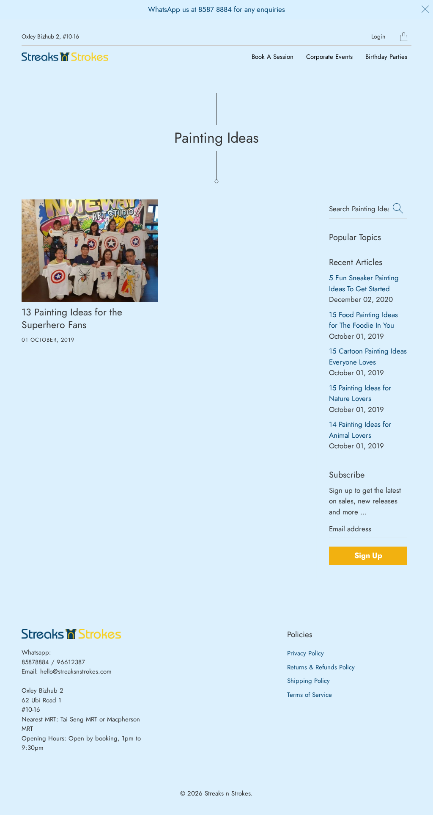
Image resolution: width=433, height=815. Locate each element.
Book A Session (272, 56)
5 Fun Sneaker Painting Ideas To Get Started (364, 283)
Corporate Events (329, 56)
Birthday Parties (386, 56)
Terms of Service (309, 694)
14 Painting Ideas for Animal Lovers (360, 429)
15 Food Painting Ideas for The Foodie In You (363, 320)
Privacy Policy (305, 653)
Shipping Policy (308, 680)
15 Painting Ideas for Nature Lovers (360, 393)
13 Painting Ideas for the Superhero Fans (72, 318)
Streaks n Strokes (228, 793)
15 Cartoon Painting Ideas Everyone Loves (368, 356)
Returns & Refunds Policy (321, 667)
